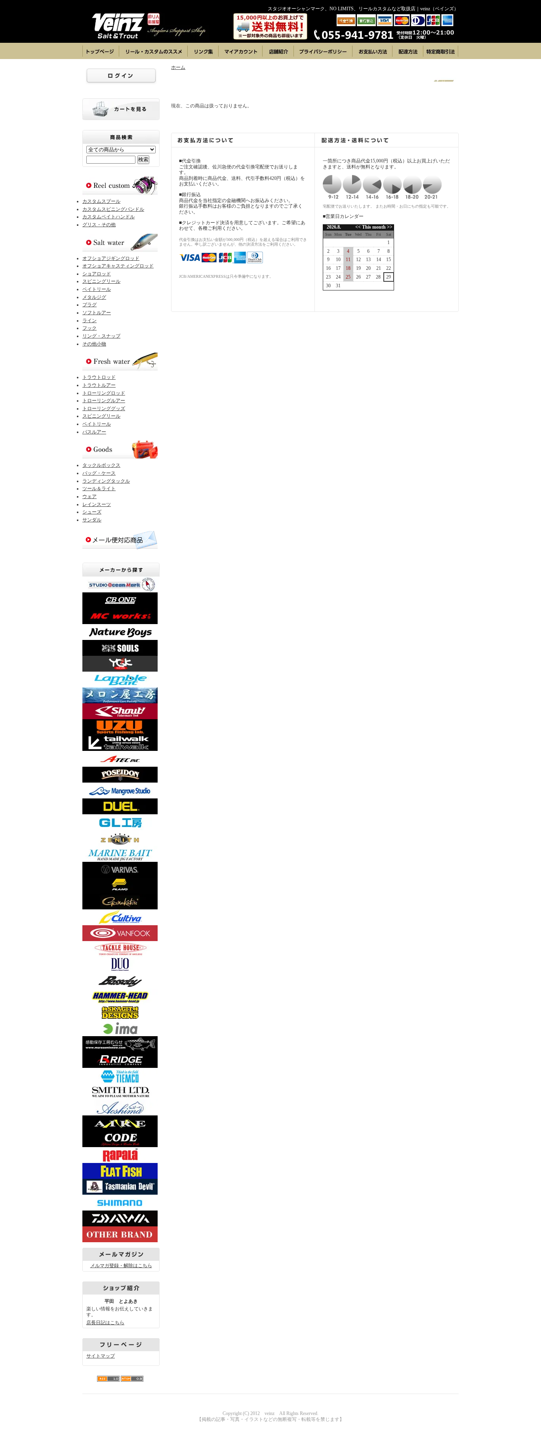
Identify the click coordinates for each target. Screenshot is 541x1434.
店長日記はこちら (105, 1322)
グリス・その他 (99, 224)
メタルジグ (94, 297)
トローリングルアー (103, 400)
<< (358, 227)
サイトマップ (100, 1356)
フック (89, 328)
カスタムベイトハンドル (108, 217)
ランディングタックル (106, 481)
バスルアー (94, 432)
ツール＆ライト (99, 488)
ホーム (178, 67)
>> (389, 227)
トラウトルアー (99, 385)
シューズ (91, 512)
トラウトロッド (99, 377)
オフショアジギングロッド (110, 258)
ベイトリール (96, 289)
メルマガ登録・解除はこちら (121, 1265)
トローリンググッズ (103, 408)
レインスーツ (96, 504)
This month (374, 227)
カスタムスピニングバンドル (113, 209)
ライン (89, 320)
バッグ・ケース (99, 473)
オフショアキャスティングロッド (118, 266)
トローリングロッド (103, 393)
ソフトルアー (96, 312)
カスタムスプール (101, 201)
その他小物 (94, 344)
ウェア (89, 496)
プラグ (89, 304)
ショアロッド (96, 274)
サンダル (91, 520)
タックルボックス (101, 465)
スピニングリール (101, 281)
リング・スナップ (101, 336)
